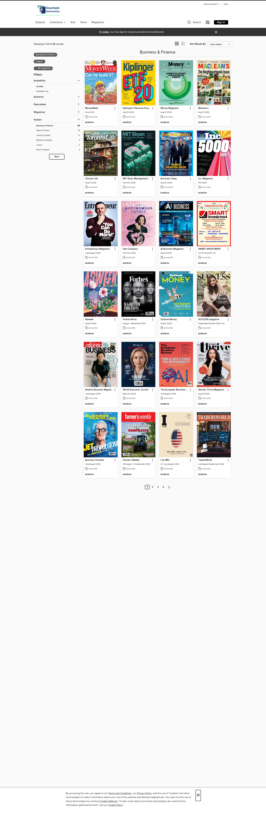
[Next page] (169, 487)
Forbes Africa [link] (130, 319)
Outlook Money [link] (169, 319)
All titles (39, 86)
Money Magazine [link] (170, 108)
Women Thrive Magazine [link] (211, 389)
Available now (42, 91)
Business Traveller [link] (94, 460)
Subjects (40, 22)
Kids (73, 22)
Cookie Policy (115, 805)
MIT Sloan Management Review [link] (137, 178)
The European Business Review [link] (175, 389)
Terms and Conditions (120, 793)
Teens (83, 22)
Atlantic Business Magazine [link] (99, 389)
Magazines (98, 22)
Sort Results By (198, 44)
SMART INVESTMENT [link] (209, 249)
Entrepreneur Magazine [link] (97, 249)
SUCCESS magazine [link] (208, 319)
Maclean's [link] (203, 108)
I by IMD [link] (165, 460)
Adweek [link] (89, 319)
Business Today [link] (169, 178)
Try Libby (104, 32)
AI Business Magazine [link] (172, 249)
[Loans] (207, 23)
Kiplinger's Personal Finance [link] (137, 108)
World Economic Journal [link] (135, 389)
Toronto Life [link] (91, 178)
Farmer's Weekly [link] (131, 460)
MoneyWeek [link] (91, 108)
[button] (212, 4)
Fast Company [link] (130, 249)
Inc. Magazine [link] (205, 178)
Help (226, 4)
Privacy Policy (144, 793)
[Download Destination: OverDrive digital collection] (48, 10)
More (56, 156)
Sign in (221, 22)
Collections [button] (57, 22)
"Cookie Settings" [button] (108, 801)
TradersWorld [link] (205, 460)
